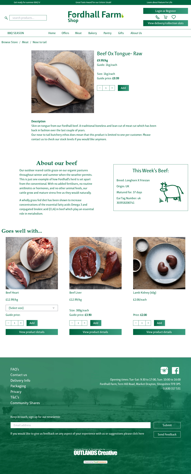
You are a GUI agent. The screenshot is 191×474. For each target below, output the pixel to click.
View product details (31, 332)
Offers (65, 33)
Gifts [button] (121, 33)
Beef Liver (75, 292)
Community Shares (25, 403)
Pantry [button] (107, 33)
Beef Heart (12, 292)
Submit (167, 425)
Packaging (18, 386)
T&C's (14, 397)
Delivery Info (20, 380)
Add (123, 88)
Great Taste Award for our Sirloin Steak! (93, 2)
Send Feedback (167, 434)
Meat (25, 42)
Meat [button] (78, 33)
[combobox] (33, 17)
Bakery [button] (92, 33)
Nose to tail (40, 42)
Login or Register (165, 11)
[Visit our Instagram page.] (164, 370)
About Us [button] (136, 33)
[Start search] (6, 17)
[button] (157, 17)
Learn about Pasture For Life (159, 2)
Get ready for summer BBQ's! (27, 2)
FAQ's (14, 369)
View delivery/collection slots (166, 23)
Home (52, 33)
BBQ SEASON (15, 33)
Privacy (15, 391)
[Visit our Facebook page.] (175, 370)
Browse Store (9, 42)
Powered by (95, 462)
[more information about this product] (32, 263)
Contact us (18, 374)
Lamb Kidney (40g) (144, 292)
